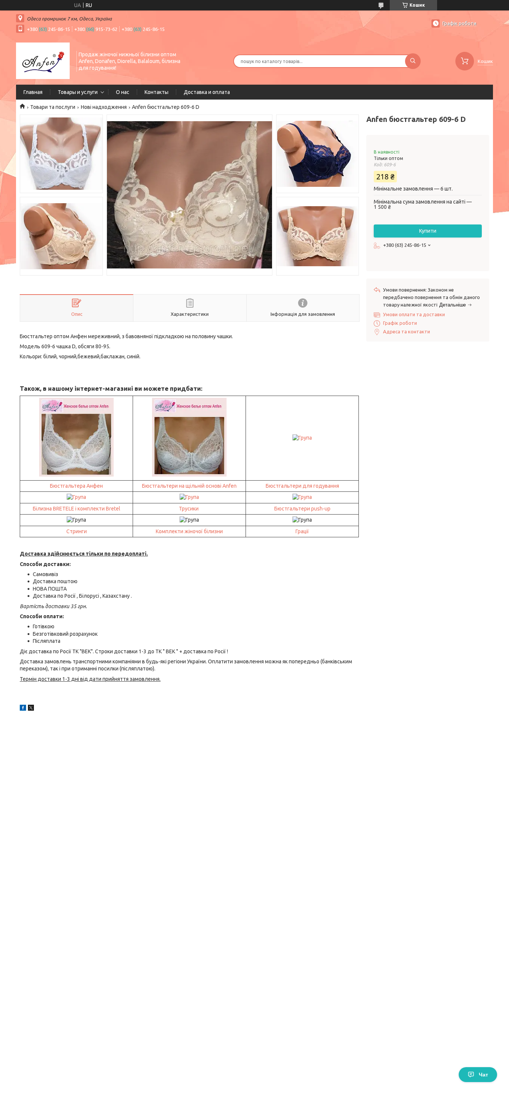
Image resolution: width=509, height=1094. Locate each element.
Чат (483, 1075)
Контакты (156, 92)
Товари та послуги (52, 107)
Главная (32, 92)
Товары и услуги (78, 92)
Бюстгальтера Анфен (76, 486)
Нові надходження (104, 107)
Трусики (189, 509)
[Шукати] (413, 61)
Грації (302, 531)
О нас (122, 92)
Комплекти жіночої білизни (189, 531)
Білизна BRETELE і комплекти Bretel (76, 509)
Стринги (76, 531)
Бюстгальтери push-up (302, 509)
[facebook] (23, 709)
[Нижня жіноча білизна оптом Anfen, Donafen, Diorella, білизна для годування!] (43, 60)
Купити (427, 231)
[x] (31, 709)
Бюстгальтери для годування (302, 486)
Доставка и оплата (207, 92)
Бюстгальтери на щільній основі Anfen (189, 486)
